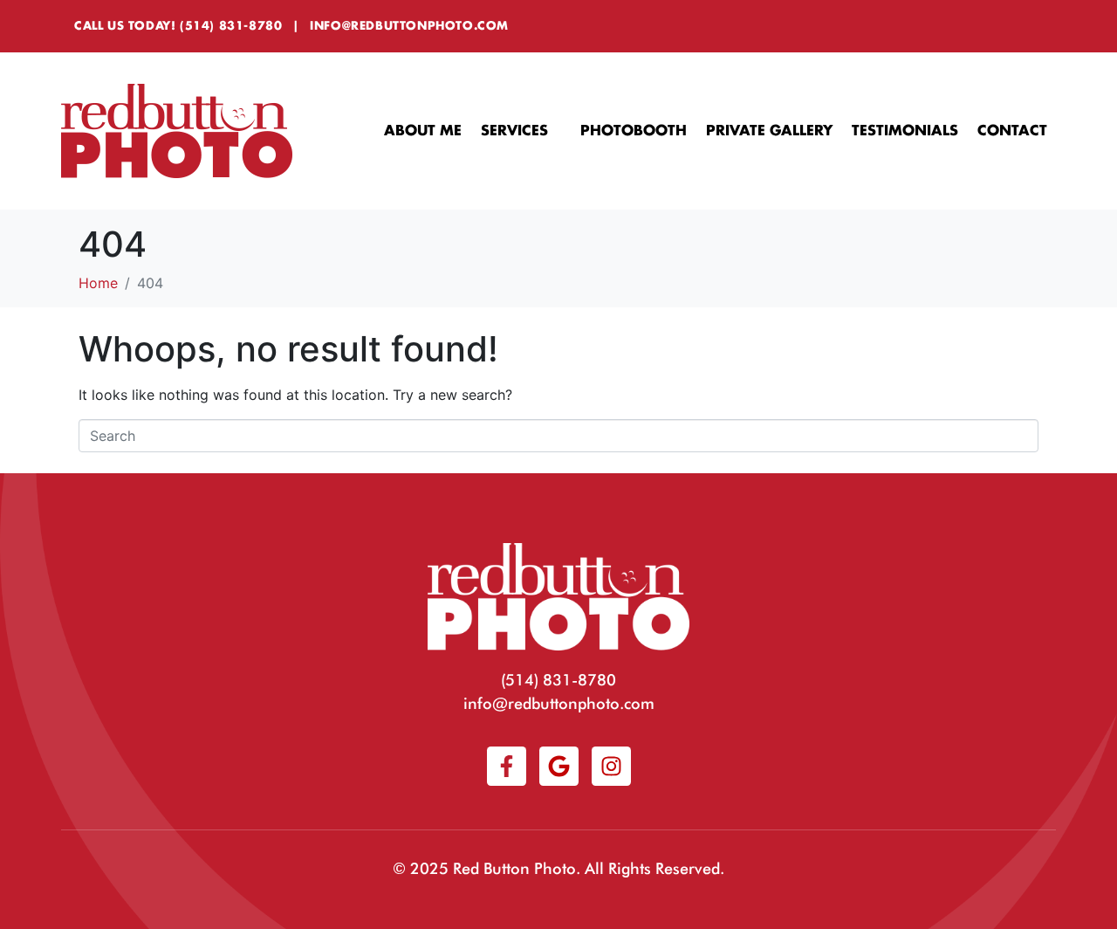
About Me (423, 131)
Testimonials (905, 131)
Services (514, 131)
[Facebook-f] (506, 766)
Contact (1012, 131)
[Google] (559, 766)
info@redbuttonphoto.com (409, 25)
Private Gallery (769, 131)
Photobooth (633, 131)
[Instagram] (611, 766)
